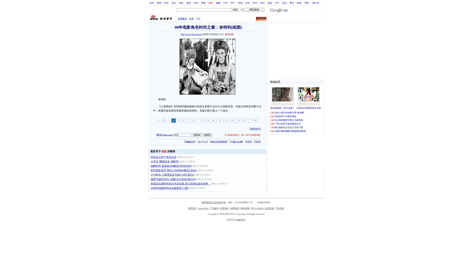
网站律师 (245, 208)
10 (214, 120)
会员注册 (269, 208)
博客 (203, 3)
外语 (191, 18)
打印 (248, 141)
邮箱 (299, 3)
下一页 (253, 120)
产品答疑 (279, 208)
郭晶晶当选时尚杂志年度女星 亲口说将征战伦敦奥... (180, 183)
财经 (181, 3)
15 (245, 120)
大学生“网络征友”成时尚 (165, 161)
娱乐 (174, 3)
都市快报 (229, 34)
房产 (233, 3)
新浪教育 (182, 18)
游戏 (240, 3)
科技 (196, 3)
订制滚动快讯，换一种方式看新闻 (242, 135)
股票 (188, 3)
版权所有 (240, 220)
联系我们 (224, 208)
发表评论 (255, 128)
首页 (152, 3)
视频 (218, 3)
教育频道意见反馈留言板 (214, 202)
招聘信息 (234, 208)
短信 (284, 3)
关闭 (257, 141)
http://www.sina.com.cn (191, 34)
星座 (270, 3)
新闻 (159, 3)
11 (220, 120)
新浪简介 (192, 208)
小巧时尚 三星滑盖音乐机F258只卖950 (172, 174)
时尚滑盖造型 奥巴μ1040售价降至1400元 (174, 170)
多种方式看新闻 (218, 141)
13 (232, 120)
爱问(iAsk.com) (164, 134)
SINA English (257, 208)
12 (226, 120)
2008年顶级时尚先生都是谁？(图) (170, 188)
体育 (166, 3)
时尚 (164, 151)
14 (238, 120)
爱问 (292, 3)
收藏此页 (189, 141)
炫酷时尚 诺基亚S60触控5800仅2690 (171, 166)
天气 (277, 3)
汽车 (225, 3)
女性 (247, 3)
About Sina (203, 208)
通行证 (315, 3)
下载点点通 (236, 141)
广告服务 (214, 208)
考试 (262, 3)
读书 (255, 3)
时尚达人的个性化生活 (163, 157)
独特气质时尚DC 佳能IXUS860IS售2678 (173, 179)
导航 (306, 3)
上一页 (161, 120)
